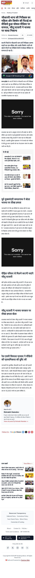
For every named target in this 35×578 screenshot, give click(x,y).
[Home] (2, 8)
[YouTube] (22, 548)
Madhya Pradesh (12, 13)
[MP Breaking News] (6, 3)
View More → (28, 463)
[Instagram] (17, 548)
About (9, 528)
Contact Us (17, 528)
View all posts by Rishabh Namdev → (16, 421)
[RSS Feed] (27, 548)
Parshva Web (25, 560)
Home (3, 13)
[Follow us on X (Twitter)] (26, 432)
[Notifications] (32, 3)
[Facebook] (8, 548)
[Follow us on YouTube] (32, 432)
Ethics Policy (24, 519)
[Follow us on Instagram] (29, 432)
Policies (24, 528)
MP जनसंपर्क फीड (25, 531)
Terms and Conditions (12, 531)
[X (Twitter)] (13, 548)
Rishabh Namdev (13, 35)
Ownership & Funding (17, 522)
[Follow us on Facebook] (23, 432)
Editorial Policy (11, 516)
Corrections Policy (22, 516)
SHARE (30, 35)
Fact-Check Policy (13, 519)
